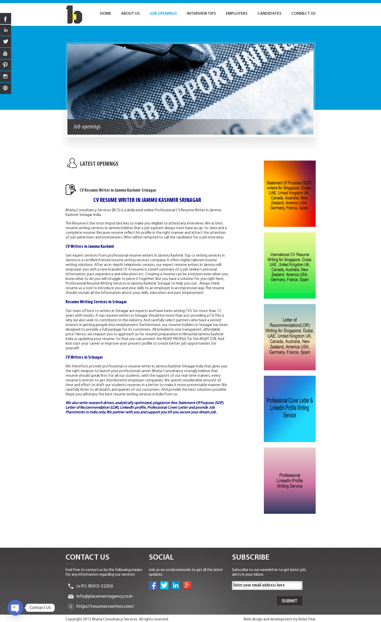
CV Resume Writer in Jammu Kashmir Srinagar (118, 190)
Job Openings (163, 14)
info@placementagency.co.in (104, 596)
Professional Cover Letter (167, 408)
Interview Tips (201, 14)
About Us (130, 14)
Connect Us (303, 14)
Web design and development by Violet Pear (279, 619)
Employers (237, 14)
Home (105, 14)
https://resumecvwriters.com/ (105, 606)
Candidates (269, 14)
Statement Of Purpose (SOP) (200, 403)
